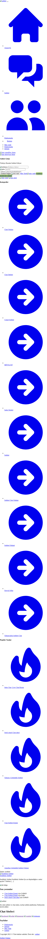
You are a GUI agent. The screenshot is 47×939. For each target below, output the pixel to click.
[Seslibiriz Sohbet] (6, 874)
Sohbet (6, 930)
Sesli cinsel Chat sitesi (12, 897)
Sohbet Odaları (5, 938)
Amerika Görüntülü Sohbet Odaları (16, 868)
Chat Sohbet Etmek (11, 893)
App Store (11, 154)
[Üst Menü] (7, 1)
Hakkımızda (8, 147)
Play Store (12, 152)
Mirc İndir (23, 173)
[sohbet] (3, 1)
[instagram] (19, 916)
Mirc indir (7, 145)
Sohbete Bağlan (6, 173)
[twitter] (12, 916)
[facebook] (4, 916)
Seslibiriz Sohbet (6, 876)
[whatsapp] (36, 916)
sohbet (37, 934)
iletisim (6, 149)
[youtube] (27, 916)
